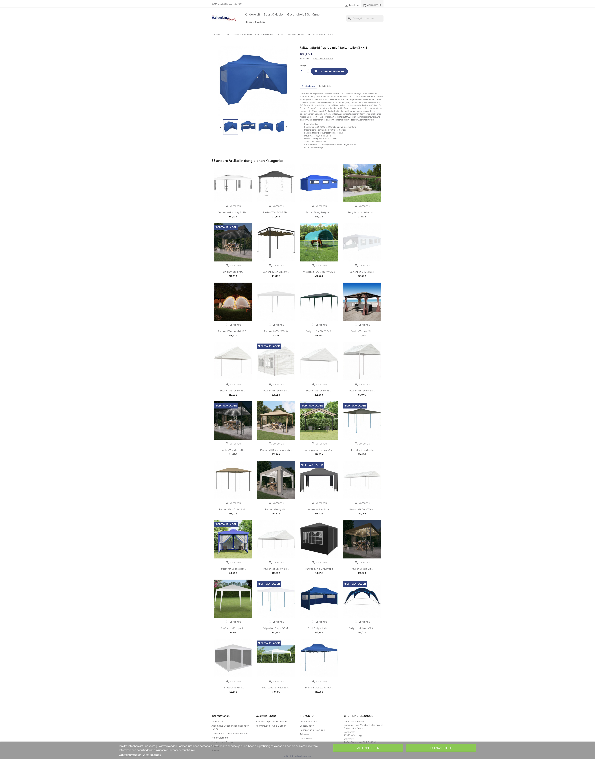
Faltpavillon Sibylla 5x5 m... (276, 628)
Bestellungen (307, 725)
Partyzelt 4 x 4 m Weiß (276, 331)
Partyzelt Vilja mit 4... (233, 687)
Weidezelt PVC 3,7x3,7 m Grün (319, 271)
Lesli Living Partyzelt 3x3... (276, 687)
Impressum (217, 721)
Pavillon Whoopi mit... (233, 271)
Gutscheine (306, 738)
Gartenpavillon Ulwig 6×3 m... (233, 212)
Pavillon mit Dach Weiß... (233, 390)
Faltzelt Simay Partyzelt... (319, 212)
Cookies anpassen (152, 754)
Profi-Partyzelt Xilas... (319, 628)
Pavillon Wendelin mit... (233, 450)
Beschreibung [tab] (308, 86)
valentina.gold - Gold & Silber (271, 725)
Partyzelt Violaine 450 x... (362, 628)
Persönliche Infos (309, 721)
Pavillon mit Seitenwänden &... (276, 450)
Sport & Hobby (274, 14)
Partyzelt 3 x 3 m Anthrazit (319, 568)
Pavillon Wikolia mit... (362, 568)
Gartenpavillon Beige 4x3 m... (319, 450)
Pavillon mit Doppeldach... (233, 568)
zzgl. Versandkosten (323, 58)
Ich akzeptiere (441, 748)
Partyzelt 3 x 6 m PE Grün (319, 331)
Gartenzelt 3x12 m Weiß (362, 271)
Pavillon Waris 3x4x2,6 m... (233, 509)
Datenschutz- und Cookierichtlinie (230, 733)
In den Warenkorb (329, 71)
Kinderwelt (252, 14)
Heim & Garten (255, 22)
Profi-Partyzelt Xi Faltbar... (319, 687)
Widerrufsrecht (220, 737)
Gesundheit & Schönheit (304, 14)
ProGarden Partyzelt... (233, 628)
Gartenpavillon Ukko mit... (276, 271)
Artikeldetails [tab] (325, 86)
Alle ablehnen (368, 748)
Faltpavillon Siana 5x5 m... (362, 450)
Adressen (305, 734)
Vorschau (233, 206)
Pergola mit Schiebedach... (362, 212)
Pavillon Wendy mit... (276, 509)
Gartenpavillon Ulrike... (319, 509)
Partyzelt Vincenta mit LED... (233, 331)
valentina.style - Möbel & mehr (272, 721)
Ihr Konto (307, 716)
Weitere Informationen (130, 754)
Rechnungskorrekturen (312, 729)
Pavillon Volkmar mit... (362, 331)
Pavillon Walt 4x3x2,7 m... (276, 212)
